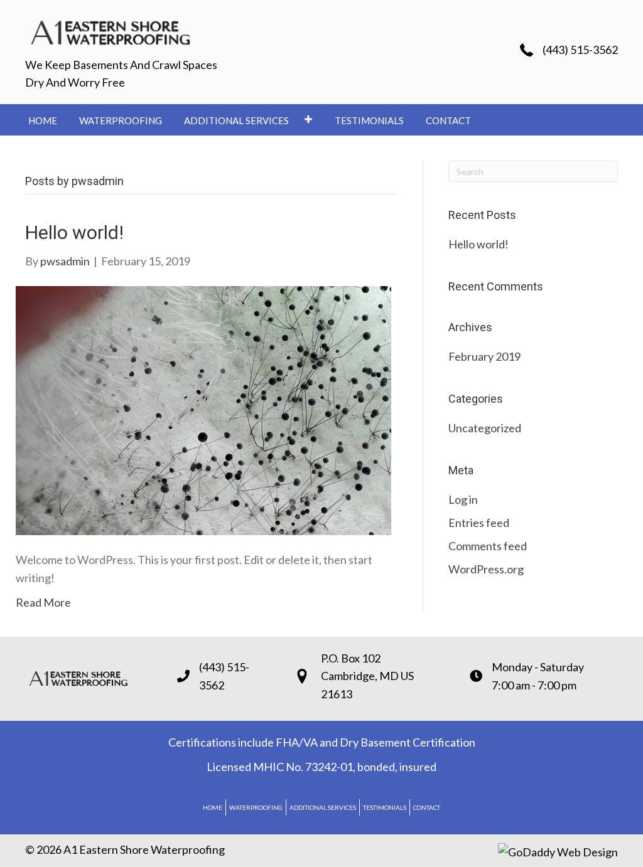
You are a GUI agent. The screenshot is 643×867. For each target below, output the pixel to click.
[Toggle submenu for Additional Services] (308, 119)
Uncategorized (484, 428)
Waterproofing (256, 807)
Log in (463, 499)
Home (212, 807)
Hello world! (74, 232)
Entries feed (478, 522)
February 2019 (484, 356)
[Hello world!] (203, 409)
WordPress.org (486, 569)
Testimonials (384, 807)
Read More (43, 602)
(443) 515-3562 (580, 49)
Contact (426, 807)
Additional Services (322, 807)
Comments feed (487, 546)
